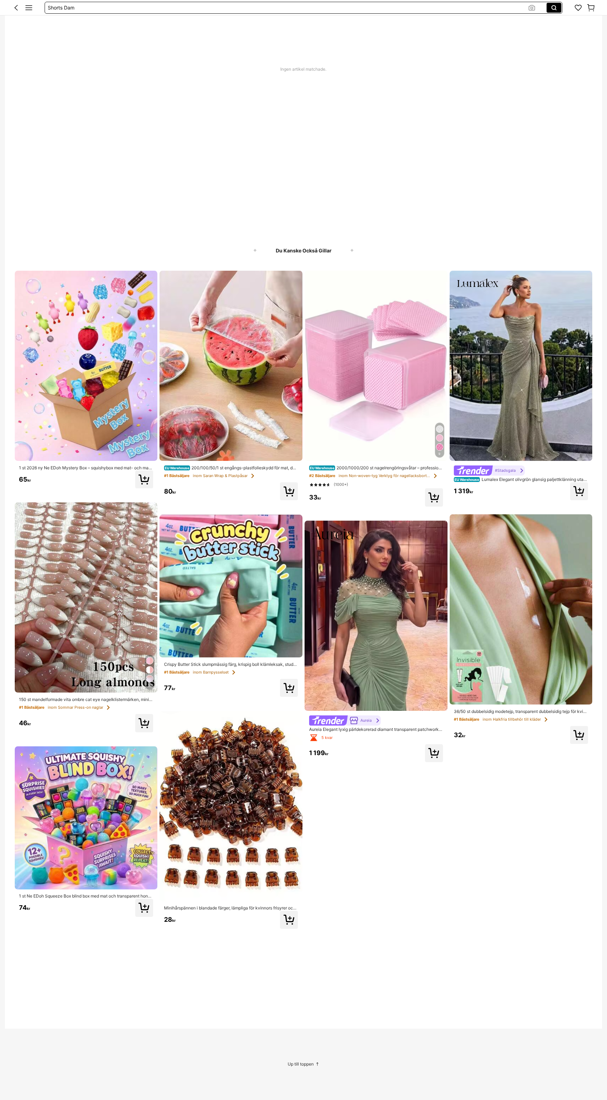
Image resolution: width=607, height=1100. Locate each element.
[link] (578, 7)
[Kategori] (28, 7)
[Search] (554, 8)
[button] (16, 7)
